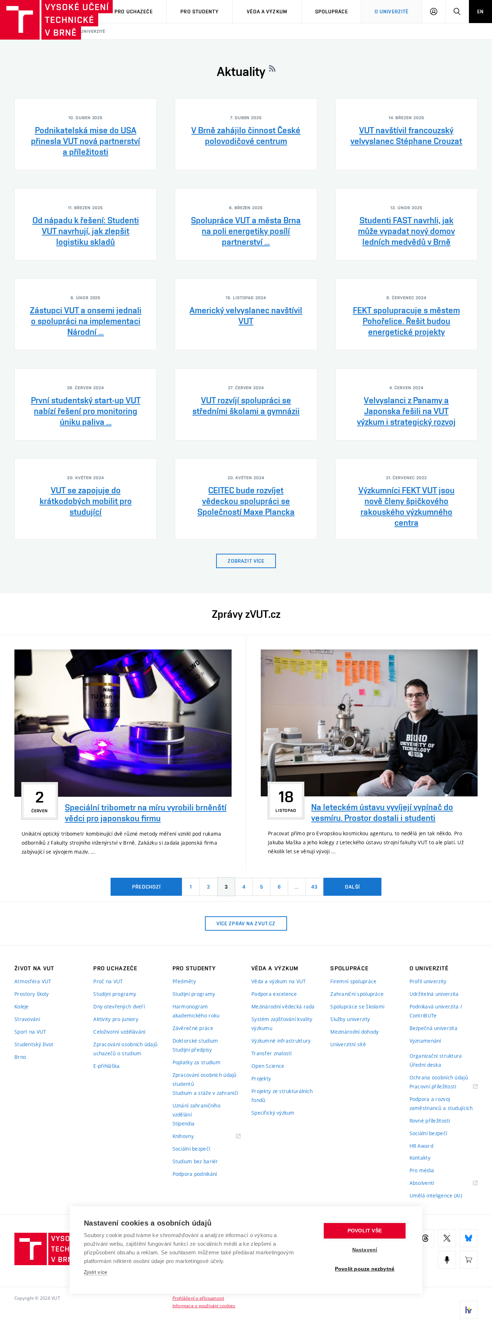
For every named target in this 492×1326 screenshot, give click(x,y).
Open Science (267, 1065)
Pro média (422, 1170)
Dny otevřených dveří (119, 1006)
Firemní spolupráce (353, 981)
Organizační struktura (436, 1055)
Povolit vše (365, 1230)
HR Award (421, 1145)
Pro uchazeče (133, 11)
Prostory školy (31, 993)
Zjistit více (95, 1272)
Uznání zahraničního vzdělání (196, 1110)
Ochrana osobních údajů (439, 1077)
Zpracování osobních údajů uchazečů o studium (125, 1049)
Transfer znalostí (271, 1053)
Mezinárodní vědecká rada (283, 1006)
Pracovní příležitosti (442, 1087)
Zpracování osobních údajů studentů (205, 1079)
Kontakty (420, 1157)
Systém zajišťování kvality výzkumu (281, 1023)
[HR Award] (469, 1310)
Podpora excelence (274, 993)
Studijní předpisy (192, 1049)
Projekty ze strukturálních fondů (282, 1095)
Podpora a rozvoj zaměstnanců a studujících (441, 1103)
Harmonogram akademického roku (196, 1011)
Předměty (184, 981)
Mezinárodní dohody (354, 1031)
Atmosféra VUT (33, 981)
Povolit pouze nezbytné (364, 1269)
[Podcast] (447, 1260)
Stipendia (184, 1123)
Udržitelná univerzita (434, 993)
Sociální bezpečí (191, 1148)
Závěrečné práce (193, 1028)
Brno (20, 1056)
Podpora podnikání (195, 1173)
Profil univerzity (428, 981)
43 (314, 887)
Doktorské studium (195, 1040)
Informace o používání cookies (204, 1305)
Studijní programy (114, 993)
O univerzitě (391, 11)
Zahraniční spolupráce (357, 993)
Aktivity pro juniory (115, 1019)
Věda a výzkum (267, 11)
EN (480, 11)
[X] (447, 1238)
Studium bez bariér (195, 1161)
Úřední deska (425, 1064)
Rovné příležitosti (430, 1120)
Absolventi (431, 1183)
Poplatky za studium (196, 1062)
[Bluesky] (469, 1238)
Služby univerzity (350, 1019)
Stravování (27, 1019)
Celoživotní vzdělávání (119, 1031)
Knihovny (192, 1136)
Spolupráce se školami (357, 1006)
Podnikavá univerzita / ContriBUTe (436, 1011)
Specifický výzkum (273, 1112)
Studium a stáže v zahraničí (205, 1092)
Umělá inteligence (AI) (436, 1195)
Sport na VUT (30, 1031)
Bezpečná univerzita (433, 1028)
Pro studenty (199, 11)
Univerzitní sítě (348, 1044)
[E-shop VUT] (469, 1260)
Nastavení (364, 1250)
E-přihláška (106, 1065)
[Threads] (425, 1238)
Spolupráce (331, 11)
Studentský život (33, 1044)
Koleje (21, 1006)
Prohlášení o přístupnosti (198, 1298)
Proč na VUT (108, 981)
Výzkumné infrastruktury (280, 1040)
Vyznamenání (425, 1040)
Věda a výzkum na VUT (278, 981)
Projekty (261, 1078)
